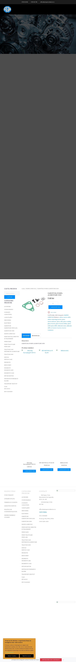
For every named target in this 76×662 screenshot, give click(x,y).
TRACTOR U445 (8, 349)
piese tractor (51, 323)
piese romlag (67, 321)
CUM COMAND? (9, 495)
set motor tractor (56, 328)
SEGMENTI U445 (9, 373)
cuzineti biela (8, 314)
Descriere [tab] (26, 335)
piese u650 (54, 325)
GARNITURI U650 (9, 331)
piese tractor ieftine (61, 323)
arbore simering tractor (55, 319)
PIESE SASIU (7, 341)
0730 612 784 (34, 2)
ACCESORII (7, 306)
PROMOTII (7, 362)
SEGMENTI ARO (8, 370)
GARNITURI (7, 326)
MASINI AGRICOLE (31, 288)
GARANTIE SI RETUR (10, 506)
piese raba (60, 321)
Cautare (9, 297)
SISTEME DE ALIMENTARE (11, 351)
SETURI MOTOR (9, 376)
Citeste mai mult (9, 652)
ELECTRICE (7, 323)
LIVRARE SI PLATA (9, 498)
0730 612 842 (25, 2)
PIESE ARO (7, 346)
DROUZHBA (7, 320)
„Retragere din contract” (51, 659)
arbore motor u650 (64, 317)
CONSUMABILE (8, 309)
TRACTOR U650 (8, 354)
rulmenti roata (62, 325)
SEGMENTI (7, 368)
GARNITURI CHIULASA (10, 328)
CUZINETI (7, 312)
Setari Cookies (12, 656)
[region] (19, 648)
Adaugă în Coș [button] (30, 471)
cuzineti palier (8, 317)
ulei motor (7, 388)
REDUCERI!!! (7, 365)
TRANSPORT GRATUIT (10, 383)
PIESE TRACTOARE (9, 344)
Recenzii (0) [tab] (35, 335)
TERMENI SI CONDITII (10, 502)
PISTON (6, 357)
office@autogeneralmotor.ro (47, 2)
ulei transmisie (8, 391)
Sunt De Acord (27, 656)
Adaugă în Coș (55, 307)
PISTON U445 (8, 359)
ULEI (5, 386)
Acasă (23, 288)
